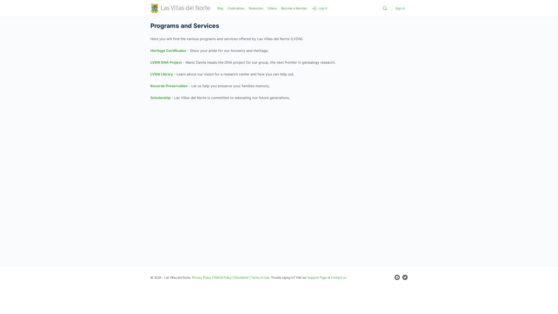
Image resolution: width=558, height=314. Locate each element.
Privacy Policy (201, 277)
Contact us (338, 277)
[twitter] (405, 277)
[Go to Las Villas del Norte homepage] (180, 8)
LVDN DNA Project (166, 62)
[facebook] (397, 277)
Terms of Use (260, 277)
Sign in (400, 8)
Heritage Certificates (168, 50)
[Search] (384, 8)
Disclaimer (241, 277)
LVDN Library (161, 74)
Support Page (317, 277)
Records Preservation (169, 86)
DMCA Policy (222, 277)
